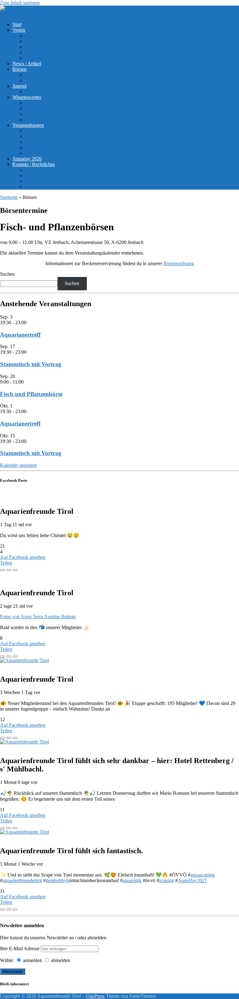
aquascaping (202, 874)
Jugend (19, 86)
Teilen (6, 562)
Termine (33, 91)
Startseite (9, 197)
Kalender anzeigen (18, 465)
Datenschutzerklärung (46, 181)
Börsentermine (39, 80)
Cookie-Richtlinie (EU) (48, 175)
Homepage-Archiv (43, 119)
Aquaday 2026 (27, 158)
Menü (6, 13)
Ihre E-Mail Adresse (20, 948)
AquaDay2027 (192, 880)
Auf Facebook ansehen (22, 557)
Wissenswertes (26, 97)
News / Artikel (26, 63)
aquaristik (132, 880)
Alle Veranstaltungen (45, 130)
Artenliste (34, 102)
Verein (18, 30)
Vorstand (33, 52)
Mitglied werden (41, 58)
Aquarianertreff (40, 142)
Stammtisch (36, 153)
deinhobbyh (57, 880)
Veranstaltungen (28, 125)
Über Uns (34, 35)
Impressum (35, 186)
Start (16, 24)
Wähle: (7, 960)
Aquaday (34, 136)
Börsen (19, 69)
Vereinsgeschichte (42, 41)
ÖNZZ (32, 108)
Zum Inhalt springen (20, 2)
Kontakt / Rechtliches (33, 164)
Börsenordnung (40, 74)
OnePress (95, 996)
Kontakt (33, 170)
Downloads (36, 114)
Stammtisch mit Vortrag (30, 364)
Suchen (7, 274)
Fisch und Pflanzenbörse (49, 147)
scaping (166, 880)
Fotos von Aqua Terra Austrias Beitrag (38, 616)
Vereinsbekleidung (43, 46)
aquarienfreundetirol (22, 880)
